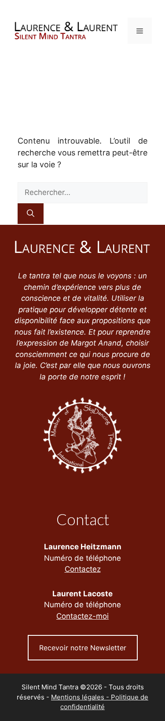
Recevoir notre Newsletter (82, 647)
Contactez (83, 569)
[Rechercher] (31, 213)
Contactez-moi (82, 616)
